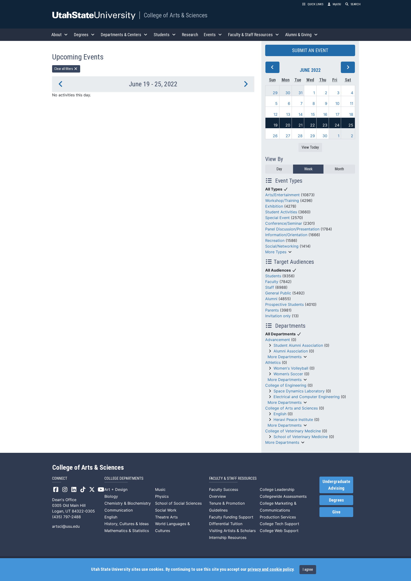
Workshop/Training (282, 200)
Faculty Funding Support (231, 517)
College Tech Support (279, 523)
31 (300, 92)
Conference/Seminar (283, 223)
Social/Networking (281, 246)
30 (287, 92)
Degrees (336, 500)
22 (312, 125)
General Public (278, 293)
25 (350, 125)
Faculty (271, 281)
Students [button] (162, 34)
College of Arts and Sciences (291, 408)
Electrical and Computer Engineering (307, 396)
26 (275, 135)
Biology (111, 496)
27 (288, 135)
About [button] (56, 34)
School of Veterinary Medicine (301, 436)
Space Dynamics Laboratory (299, 391)
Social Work (165, 510)
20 (287, 125)
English (280, 413)
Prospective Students (284, 304)
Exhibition (274, 206)
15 (313, 114)
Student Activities (281, 212)
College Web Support (279, 530)
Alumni (271, 298)
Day (279, 169)
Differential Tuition (225, 523)
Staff (269, 287)
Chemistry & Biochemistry (127, 503)
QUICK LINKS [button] (315, 4)
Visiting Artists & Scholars (232, 530)
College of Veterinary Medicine (293, 431)
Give (336, 512)
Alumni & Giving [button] (298, 34)
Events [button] (210, 34)
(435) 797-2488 (66, 516)
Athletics (273, 362)
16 (325, 114)
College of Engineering (285, 385)
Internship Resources (227, 537)
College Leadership (277, 489)
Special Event (277, 217)
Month (339, 169)
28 (300, 135)
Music (160, 489)
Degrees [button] (81, 34)
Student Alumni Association (298, 345)
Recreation (274, 240)
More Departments (285, 356)
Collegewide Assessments (283, 496)
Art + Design (115, 489)
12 (276, 114)
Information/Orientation (286, 234)
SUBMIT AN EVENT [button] (310, 50)
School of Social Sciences (178, 503)
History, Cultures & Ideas (126, 523)
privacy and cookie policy (270, 569)
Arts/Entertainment (282, 194)
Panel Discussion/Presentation (292, 229)
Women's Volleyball (291, 368)
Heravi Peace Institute (293, 419)
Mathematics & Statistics (126, 530)
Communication (118, 510)
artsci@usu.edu (66, 526)
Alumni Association (291, 351)
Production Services (278, 517)
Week (308, 169)
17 (337, 114)
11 (351, 103)
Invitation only (278, 315)
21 (300, 125)
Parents (272, 310)
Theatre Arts (166, 517)
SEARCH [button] (356, 4)
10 (337, 103)
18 (351, 114)
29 (275, 92)
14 (300, 114)
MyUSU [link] (337, 4)
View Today (310, 147)
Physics (162, 496)
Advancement (277, 339)
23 (325, 125)
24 (337, 125)
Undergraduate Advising (336, 485)
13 (288, 114)
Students (273, 275)
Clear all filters (64, 69)
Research (190, 34)
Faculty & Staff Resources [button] (250, 34)
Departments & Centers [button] (121, 34)
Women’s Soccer (288, 373)
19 (276, 125)
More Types (275, 251)
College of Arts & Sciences (175, 15)
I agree (308, 569)
